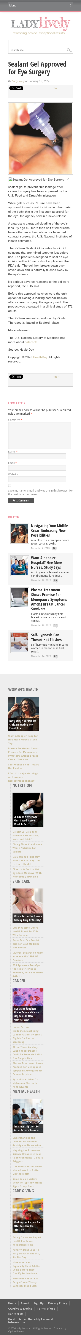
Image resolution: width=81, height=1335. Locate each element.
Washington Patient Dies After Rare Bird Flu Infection (27, 1226)
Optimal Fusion (16, 1331)
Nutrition (22, 785)
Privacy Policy (57, 1303)
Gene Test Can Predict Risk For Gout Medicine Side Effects (26, 944)
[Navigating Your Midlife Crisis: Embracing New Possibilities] (19, 542)
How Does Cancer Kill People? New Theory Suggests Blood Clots (25, 1282)
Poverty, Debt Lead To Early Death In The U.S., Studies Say (26, 1253)
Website (13, 474)
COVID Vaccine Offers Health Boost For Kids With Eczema (25, 931)
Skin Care (21, 881)
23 (55, 580)
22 (55, 656)
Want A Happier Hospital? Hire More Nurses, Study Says (46, 562)
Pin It (55, 88)
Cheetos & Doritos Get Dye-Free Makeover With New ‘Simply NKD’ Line (27, 873)
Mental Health (26, 1091)
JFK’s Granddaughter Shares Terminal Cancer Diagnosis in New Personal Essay (27, 1014)
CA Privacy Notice (20, 1308)
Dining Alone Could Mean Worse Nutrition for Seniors (27, 848)
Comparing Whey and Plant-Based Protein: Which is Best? (26, 820)
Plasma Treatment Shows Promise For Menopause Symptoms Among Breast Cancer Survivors (49, 599)
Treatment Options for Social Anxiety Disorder (27, 1128)
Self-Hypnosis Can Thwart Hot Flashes (46, 637)
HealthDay (40, 357)
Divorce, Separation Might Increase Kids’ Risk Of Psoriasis (28, 956)
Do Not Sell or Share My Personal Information (30, 1321)
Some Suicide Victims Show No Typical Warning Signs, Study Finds (27, 1182)
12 (55, 625)
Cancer (19, 981)
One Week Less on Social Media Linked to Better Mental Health (27, 1170)
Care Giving (23, 1191)
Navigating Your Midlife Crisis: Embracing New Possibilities (49, 530)
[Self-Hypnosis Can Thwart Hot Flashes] (19, 651)
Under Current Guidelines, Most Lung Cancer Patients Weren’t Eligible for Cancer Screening (27, 1034)
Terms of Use (46, 1308)
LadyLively (18, 81)
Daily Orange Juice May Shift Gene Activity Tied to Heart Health (26, 860)
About (25, 1303)
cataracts (31, 342)
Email (12, 463)
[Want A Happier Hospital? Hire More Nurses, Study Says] (19, 574)
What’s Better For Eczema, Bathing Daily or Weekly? (28, 918)
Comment (15, 420)
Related (13, 517)
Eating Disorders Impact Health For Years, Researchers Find (27, 1241)
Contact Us (15, 1314)
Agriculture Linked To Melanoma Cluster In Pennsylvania (25, 1083)
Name (13, 451)
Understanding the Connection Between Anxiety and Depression (27, 1141)
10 (54, 548)
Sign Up (38, 1303)
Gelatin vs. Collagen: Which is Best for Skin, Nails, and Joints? (26, 835)
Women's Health (23, 689)
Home (12, 1303)
